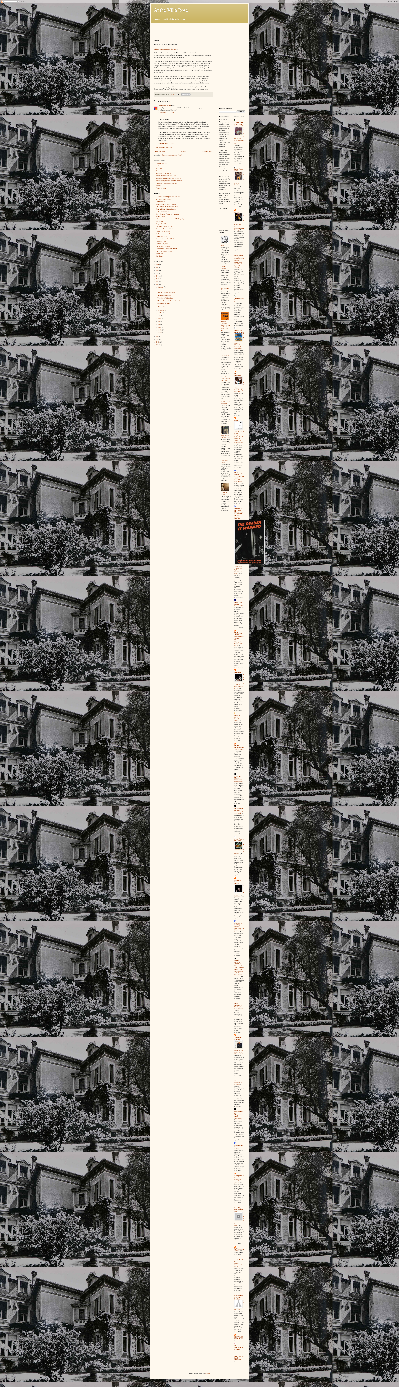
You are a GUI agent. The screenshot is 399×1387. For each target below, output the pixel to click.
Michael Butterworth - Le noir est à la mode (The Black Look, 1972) (225, 326)
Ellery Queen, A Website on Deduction (167, 214)
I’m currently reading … (238, 1147)
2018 (157, 265)
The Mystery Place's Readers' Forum (166, 183)
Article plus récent (159, 151)
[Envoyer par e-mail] (182, 94)
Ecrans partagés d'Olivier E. (238, 962)
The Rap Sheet (239, 298)
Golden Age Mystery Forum (164, 173)
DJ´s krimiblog (239, 1249)
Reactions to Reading (238, 924)
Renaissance (225, 355)
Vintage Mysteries (161, 188)
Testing (236, 1251)
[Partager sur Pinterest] (189, 94)
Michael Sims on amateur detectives (165, 49)
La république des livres (238, 809)
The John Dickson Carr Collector (165, 239)
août (159, 316)
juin (159, 321)
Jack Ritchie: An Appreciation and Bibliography (170, 219)
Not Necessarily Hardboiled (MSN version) (168, 178)
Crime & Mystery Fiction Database (166, 209)
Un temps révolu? (224, 493)
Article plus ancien (206, 151)
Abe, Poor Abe (225, 461)
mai (159, 324)
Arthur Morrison (160, 202)
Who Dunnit (159, 256)
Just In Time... (161, 306)
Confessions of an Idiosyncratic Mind (167, 206)
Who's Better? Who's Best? (165, 298)
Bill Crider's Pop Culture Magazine (166, 204)
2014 (157, 276)
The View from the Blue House (239, 747)
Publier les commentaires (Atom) (172, 155)
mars (159, 327)
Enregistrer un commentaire (164, 147)
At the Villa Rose (171, 9)
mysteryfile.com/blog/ (238, 256)
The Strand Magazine (162, 244)
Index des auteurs (237, 720)
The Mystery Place (161, 241)
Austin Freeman (160, 166)
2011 (157, 284)
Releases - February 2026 (238, 605)
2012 (157, 282)
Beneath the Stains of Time (239, 331)
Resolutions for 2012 (163, 304)
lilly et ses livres (237, 716)
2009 (157, 339)
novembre (161, 310)
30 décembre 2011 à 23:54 (166, 143)
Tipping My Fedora (238, 474)
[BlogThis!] (184, 94)
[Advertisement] (160, 29)
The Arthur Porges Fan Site (164, 226)
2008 (157, 342)
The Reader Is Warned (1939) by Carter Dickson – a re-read (238, 569)
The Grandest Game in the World (165, 234)
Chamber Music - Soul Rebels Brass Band (169, 301)
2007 (157, 345)
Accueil (183, 151)
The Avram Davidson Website (164, 229)
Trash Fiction (159, 254)
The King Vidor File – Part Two (238, 1008)
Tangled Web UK (161, 224)
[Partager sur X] (186, 94)
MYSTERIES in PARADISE (238, 1338)
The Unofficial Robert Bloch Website (166, 249)
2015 (157, 273)
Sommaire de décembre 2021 (238, 780)
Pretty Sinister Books (239, 170)
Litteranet (237, 672)
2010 (157, 336)
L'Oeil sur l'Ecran (237, 777)
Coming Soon (238, 1118)
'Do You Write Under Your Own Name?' (238, 124)
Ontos (236, 420)
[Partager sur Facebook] (188, 94)
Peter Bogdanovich (238, 1004)
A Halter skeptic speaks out (226, 403)
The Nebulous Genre (225, 289)
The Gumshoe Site (161, 236)
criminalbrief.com (239, 1260)
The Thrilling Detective (163, 246)
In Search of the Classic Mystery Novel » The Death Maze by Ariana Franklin (238, 513)
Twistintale (159, 186)
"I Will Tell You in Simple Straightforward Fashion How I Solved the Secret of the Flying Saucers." (239, 432)
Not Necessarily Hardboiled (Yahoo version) (169, 181)
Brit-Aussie (159, 168)
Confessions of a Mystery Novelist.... (238, 1297)
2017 (157, 267)
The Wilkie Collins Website (164, 251)
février (160, 330)
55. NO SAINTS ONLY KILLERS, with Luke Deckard (239, 479)
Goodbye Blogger (223, 267)
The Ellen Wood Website (163, 231)
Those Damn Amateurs (164, 295)
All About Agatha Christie (163, 199)
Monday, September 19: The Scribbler (238, 1265)
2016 (157, 270)
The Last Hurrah (239, 749)
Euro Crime (238, 602)
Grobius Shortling (161, 216)
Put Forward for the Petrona (238, 300)
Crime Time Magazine (162, 211)
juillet (160, 319)
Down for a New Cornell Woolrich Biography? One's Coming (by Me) (239, 640)
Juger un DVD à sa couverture (166, 292)
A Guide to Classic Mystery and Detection (168, 197)
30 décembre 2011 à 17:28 (166, 113)
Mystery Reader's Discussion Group (166, 176)
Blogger (207, 1374)
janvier (160, 333)
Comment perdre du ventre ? (239, 813)
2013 (157, 279)
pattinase (237, 212)
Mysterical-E (159, 221)
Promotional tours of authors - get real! (239, 1181)
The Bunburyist (237, 375)
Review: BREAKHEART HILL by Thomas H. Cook (239, 929)
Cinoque (237, 1081)
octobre (160, 313)
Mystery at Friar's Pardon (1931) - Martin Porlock (239, 1052)
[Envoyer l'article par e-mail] (178, 94)
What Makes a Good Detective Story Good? (225, 378)
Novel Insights (238, 1145)
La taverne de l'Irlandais (238, 1083)
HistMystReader (239, 1176)
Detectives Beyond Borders (237, 882)
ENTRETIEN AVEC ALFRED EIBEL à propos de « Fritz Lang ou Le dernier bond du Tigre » (239, 970)
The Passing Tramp (164, 105)
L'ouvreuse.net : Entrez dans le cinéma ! (239, 1347)
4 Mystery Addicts (161, 163)
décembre (161, 287)
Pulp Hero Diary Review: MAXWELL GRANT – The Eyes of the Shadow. (239, 263)
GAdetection (159, 171)
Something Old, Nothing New (238, 1209)
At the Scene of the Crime (239, 840)
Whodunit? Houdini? (238, 1038)
